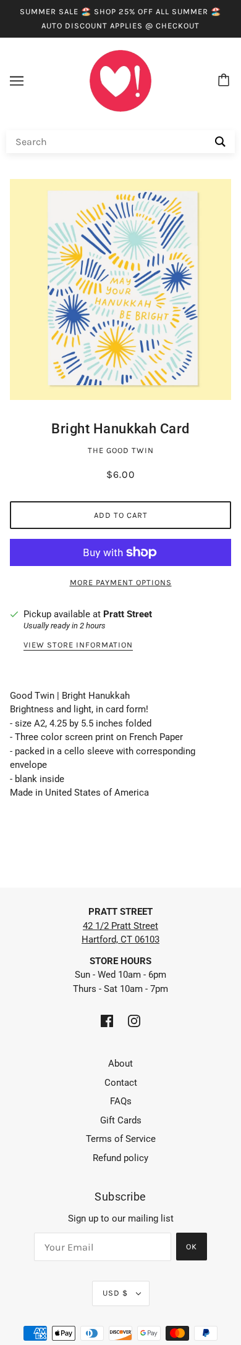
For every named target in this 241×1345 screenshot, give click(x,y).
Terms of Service (121, 1138)
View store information (78, 645)
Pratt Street (127, 614)
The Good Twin (121, 450)
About (120, 1063)
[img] (106, 1020)
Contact (120, 1082)
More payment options (121, 582)
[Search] (220, 141)
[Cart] (225, 81)
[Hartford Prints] (120, 80)
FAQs (121, 1101)
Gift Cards (121, 1120)
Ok (191, 1246)
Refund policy (120, 1158)
